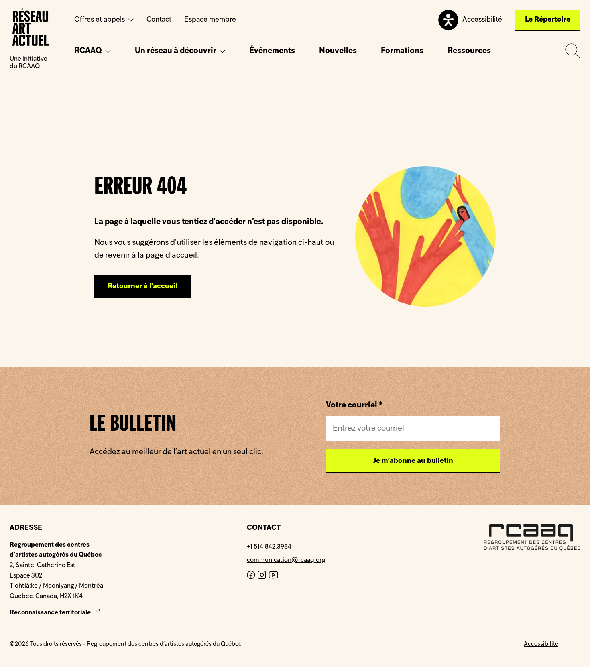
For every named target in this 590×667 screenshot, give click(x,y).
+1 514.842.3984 (269, 547)
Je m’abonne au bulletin (413, 461)
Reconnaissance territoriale (56, 613)
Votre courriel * (354, 405)
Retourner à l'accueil (142, 286)
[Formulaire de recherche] (572, 51)
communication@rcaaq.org (286, 560)
